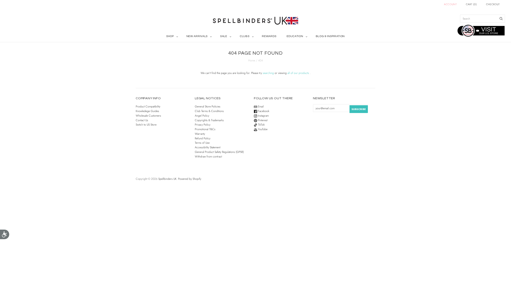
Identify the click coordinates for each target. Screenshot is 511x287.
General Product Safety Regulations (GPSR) (219, 152)
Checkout (493, 4)
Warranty (200, 134)
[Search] (501, 19)
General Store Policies (207, 106)
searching (268, 73)
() (471, 4)
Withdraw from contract (208, 156)
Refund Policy (202, 138)
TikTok (261, 125)
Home (251, 60)
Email (260, 106)
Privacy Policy (202, 125)
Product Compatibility (148, 106)
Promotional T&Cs (205, 129)
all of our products (298, 73)
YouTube (262, 129)
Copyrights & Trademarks (209, 120)
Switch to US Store (146, 125)
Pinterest (262, 120)
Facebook (263, 111)
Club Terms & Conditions (209, 111)
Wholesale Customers (148, 116)
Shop (170, 36)
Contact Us (142, 120)
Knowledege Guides (147, 111)
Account (450, 4)
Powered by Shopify (189, 179)
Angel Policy (202, 116)
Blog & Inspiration (330, 36)
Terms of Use (202, 143)
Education (295, 36)
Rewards (269, 36)
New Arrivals (197, 36)
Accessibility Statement (207, 147)
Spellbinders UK (167, 179)
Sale (223, 36)
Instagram (263, 116)
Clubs (245, 36)
